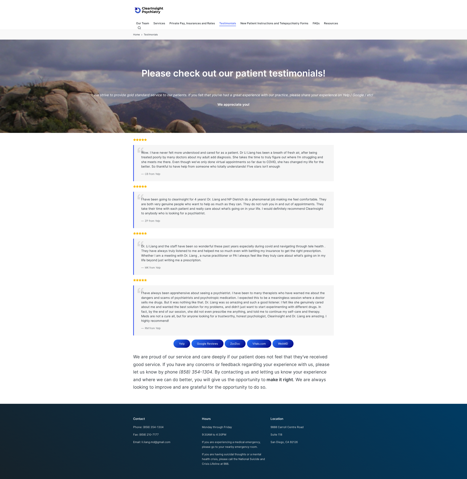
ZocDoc (235, 343)
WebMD (283, 343)
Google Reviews (207, 343)
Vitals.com (259, 343)
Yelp (182, 343)
